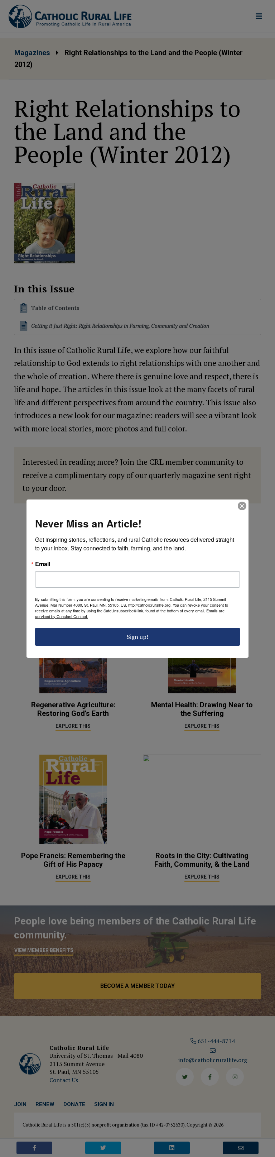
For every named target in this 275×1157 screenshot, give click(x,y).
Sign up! (137, 637)
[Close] (242, 506)
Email (42, 564)
